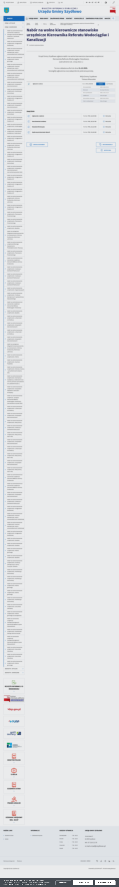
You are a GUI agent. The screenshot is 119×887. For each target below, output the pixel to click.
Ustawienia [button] (63, 883)
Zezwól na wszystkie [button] (105, 883)
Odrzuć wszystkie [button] (83, 883)
